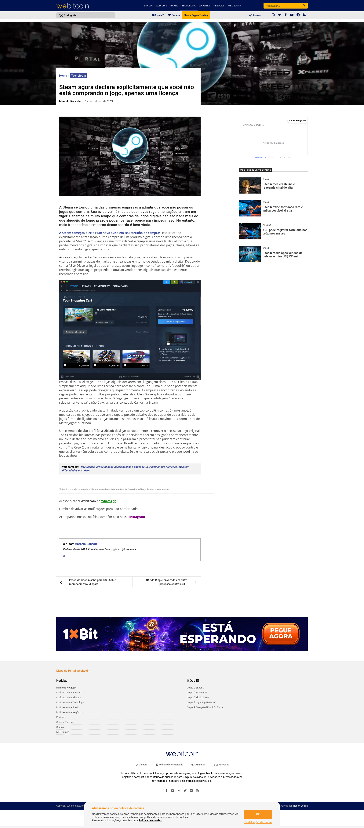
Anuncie (257, 15)
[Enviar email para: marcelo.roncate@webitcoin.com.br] (64, 555)
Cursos (175, 15)
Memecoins (235, 5)
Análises (204, 5)
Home (63, 76)
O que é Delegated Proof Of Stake (205, 707)
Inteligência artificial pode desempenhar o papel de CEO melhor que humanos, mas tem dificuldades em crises (125, 469)
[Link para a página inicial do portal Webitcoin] (182, 753)
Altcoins (161, 5)
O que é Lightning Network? (201, 702)
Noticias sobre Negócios (69, 712)
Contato (142, 764)
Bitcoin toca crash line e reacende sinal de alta (279, 186)
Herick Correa (300, 806)
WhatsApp (108, 501)
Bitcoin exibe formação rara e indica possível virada (283, 209)
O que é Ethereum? (197, 692)
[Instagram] (273, 15)
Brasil (174, 5)
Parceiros (223, 764)
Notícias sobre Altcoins (68, 697)
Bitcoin (148, 5)
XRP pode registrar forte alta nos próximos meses (285, 232)
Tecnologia (189, 5)
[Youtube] (292, 15)
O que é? (159, 15)
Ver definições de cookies (258, 822)
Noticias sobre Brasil (67, 707)
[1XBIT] (182, 634)
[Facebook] (286, 15)
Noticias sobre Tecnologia (70, 702)
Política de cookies (150, 821)
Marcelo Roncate (86, 544)
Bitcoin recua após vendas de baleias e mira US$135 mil (283, 255)
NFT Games (62, 732)
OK (258, 814)
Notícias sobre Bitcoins (68, 692)
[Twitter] (279, 15)
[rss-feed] (304, 15)
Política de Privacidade (170, 764)
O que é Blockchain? (198, 697)
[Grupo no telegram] (298, 15)
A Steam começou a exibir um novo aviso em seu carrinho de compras (110, 233)
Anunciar (200, 764)
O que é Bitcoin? (195, 687)
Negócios (218, 5)
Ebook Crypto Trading (196, 15)
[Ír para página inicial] (85, 6)
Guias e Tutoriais (65, 722)
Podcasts (61, 717)
